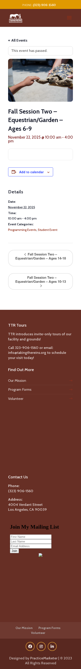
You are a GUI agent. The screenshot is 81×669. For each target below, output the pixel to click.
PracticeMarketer (43, 658)
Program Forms (20, 389)
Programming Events (22, 230)
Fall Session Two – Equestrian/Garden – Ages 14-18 (40, 256)
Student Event (47, 230)
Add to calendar (31, 172)
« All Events (17, 40)
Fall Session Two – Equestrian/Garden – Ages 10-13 (40, 279)
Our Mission (17, 380)
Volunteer (15, 399)
